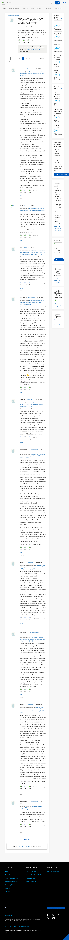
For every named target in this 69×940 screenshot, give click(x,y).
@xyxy (25, 247)
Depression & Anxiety (13, 15)
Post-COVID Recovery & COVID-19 (57, 57)
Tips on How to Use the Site (58, 280)
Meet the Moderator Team (11, 878)
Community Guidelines (10, 885)
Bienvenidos (58, 325)
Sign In (64, 2)
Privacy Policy (17, 926)
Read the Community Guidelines (58, 228)
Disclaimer (7, 888)
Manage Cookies (25, 926)
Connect (9, 3)
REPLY (21, 196)
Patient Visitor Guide (31, 881)
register (27, 846)
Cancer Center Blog (31, 871)
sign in (20, 846)
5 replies (22, 555)
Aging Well (57, 44)
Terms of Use (8, 926)
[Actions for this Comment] (44, 191)
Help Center (58, 8)
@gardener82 (31, 297)
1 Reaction (34, 41)
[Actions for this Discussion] (46, 41)
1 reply (21, 198)
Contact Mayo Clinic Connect (12, 895)
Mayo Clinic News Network (54, 871)
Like (19, 42)
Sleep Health (58, 34)
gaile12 (26, 26)
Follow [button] (56, 25)
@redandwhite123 (34, 449)
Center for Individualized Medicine (34, 874)
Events (39, 8)
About (6, 871)
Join (57, 2)
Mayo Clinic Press (30, 878)
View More (27, 839)
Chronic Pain (58, 23)
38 (9, 61)
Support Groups (14, 8)
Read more (59, 259)
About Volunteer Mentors (11, 881)
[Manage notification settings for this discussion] (43, 41)
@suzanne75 (30, 68)
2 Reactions (35, 547)
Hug (28, 42)
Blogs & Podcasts (28, 8)
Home (4, 8)
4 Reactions (36, 387)
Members (48, 8)
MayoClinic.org (8, 915)
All (61, 19)
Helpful (23, 42)
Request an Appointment (56, 908)
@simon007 (30, 562)
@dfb (25, 205)
